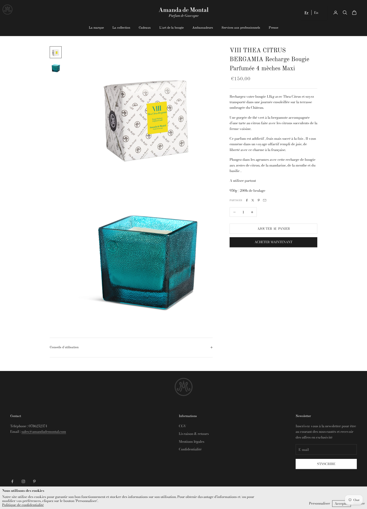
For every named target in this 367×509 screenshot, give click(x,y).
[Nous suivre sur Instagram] (23, 481)
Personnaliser (319, 503)
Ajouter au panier (273, 228)
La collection (121, 28)
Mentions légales (191, 441)
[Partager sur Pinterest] (258, 200)
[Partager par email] (264, 200)
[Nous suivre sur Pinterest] (34, 481)
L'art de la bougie (171, 28)
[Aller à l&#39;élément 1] (56, 52)
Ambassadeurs (202, 28)
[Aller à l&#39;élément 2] (56, 67)
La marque (96, 28)
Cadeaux (145, 28)
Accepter (342, 503)
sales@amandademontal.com (43, 431)
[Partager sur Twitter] (252, 200)
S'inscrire (326, 463)
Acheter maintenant (273, 242)
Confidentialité (190, 449)
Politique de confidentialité (23, 505)
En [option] (316, 12)
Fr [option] (306, 12)
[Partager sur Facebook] (246, 200)
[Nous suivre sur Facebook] (12, 481)
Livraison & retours (194, 433)
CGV (182, 426)
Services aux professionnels (241, 28)
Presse (273, 28)
